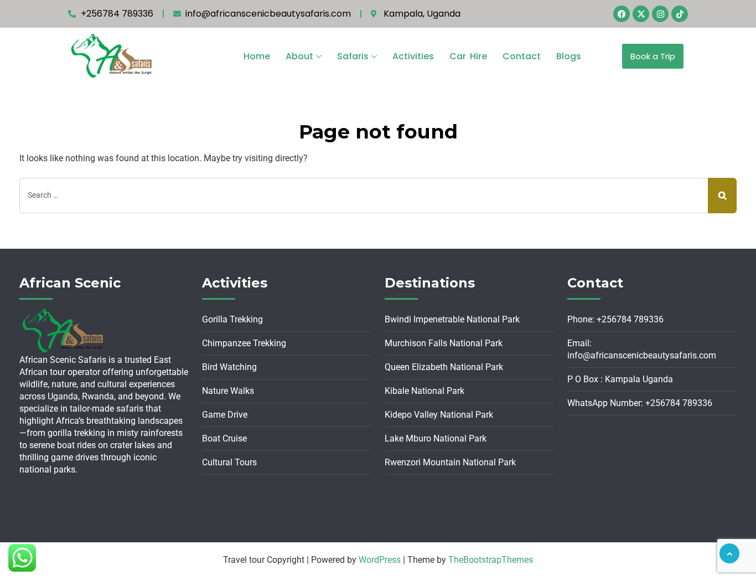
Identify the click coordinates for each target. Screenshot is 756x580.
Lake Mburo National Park (435, 438)
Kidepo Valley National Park (439, 414)
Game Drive (224, 414)
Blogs (568, 56)
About (299, 56)
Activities (413, 56)
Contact (522, 56)
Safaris (353, 56)
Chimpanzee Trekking (244, 343)
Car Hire (468, 56)
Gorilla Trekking (232, 319)
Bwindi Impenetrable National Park (452, 319)
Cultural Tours (229, 462)
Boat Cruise (224, 438)
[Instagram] (660, 14)
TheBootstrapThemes (490, 560)
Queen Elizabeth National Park (444, 367)
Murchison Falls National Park (444, 343)
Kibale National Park (424, 391)
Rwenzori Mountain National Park (450, 462)
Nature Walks (228, 391)
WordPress (380, 560)
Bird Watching (229, 367)
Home (257, 56)
